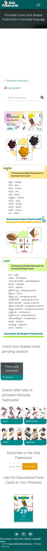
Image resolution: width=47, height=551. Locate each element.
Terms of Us (18, 539)
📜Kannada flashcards (17, 80)
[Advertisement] (23, 52)
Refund (28, 539)
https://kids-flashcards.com (20, 544)
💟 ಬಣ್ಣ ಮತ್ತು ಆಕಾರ (12, 88)
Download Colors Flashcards (24, 219)
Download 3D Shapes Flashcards (23, 333)
